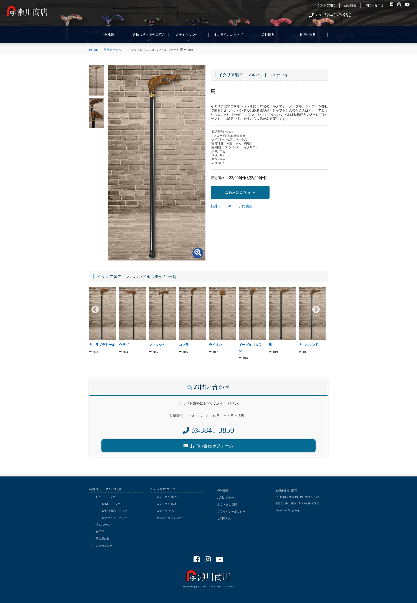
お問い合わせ (374, 5)
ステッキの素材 (166, 504)
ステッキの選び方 (167, 497)
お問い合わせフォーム (211, 445)
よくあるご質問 (324, 5)
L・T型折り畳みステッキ (111, 510)
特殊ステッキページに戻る (231, 206)
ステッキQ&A (165, 510)
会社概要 (350, 5)
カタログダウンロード (170, 517)
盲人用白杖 (103, 538)
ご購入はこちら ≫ (240, 192)
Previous (95, 309)
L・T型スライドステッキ (111, 517)
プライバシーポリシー (231, 511)
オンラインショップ (228, 34)
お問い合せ (308, 34)
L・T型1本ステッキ (108, 504)
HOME (109, 34)
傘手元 (100, 531)
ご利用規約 (224, 518)
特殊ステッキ (113, 49)
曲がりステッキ (105, 497)
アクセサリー (104, 545)
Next (316, 309)
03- (334, 15)
